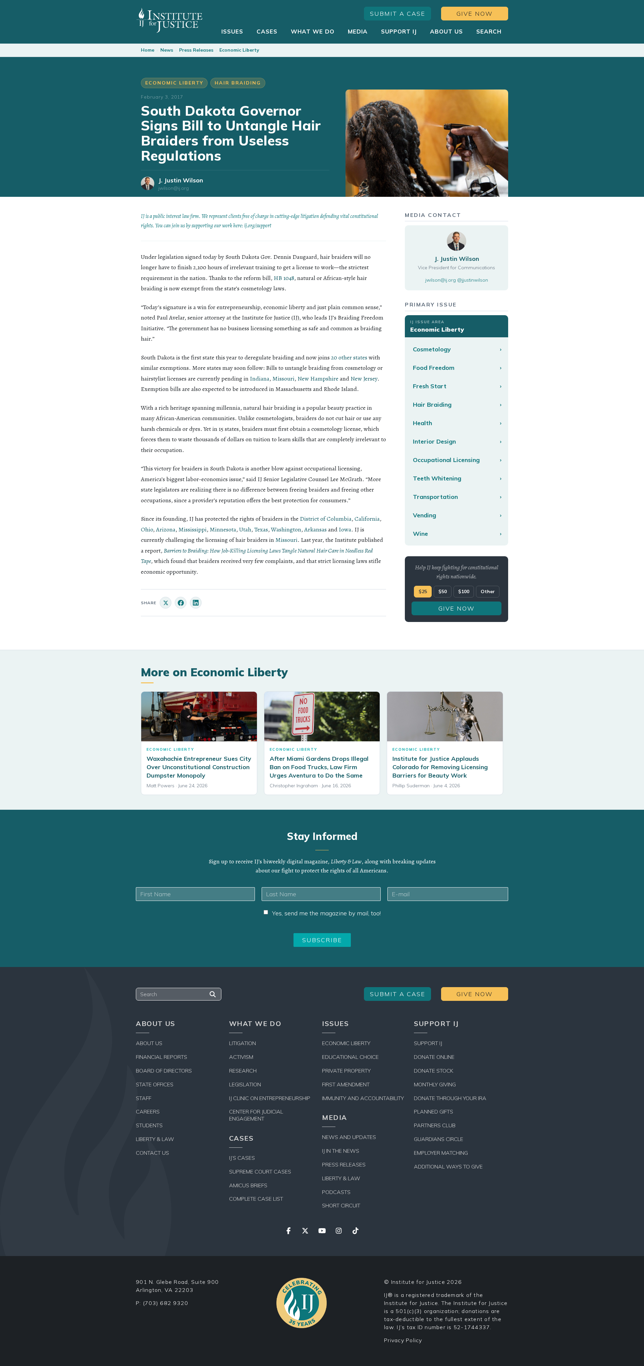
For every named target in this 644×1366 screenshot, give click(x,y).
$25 (423, 591)
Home (147, 50)
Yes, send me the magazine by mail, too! (326, 913)
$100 (463, 591)
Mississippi (192, 529)
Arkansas (315, 529)
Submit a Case (397, 13)
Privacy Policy (403, 1340)
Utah (245, 529)
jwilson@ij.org (173, 188)
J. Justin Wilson (180, 180)
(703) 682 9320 (166, 1303)
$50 (442, 591)
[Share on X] (165, 603)
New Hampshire (318, 379)
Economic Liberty (239, 50)
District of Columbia (326, 519)
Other (488, 591)
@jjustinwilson (472, 280)
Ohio (147, 529)
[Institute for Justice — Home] (169, 20)
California (367, 519)
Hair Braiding (238, 83)
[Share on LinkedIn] (196, 603)
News (166, 50)
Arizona (165, 529)
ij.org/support (257, 225)
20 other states (349, 357)
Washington (286, 529)
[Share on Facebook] (180, 603)
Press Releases (196, 50)
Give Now (475, 13)
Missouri (283, 379)
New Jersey (364, 379)
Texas (261, 529)
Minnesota (223, 529)
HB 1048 (284, 278)
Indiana (259, 379)
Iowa (345, 529)
